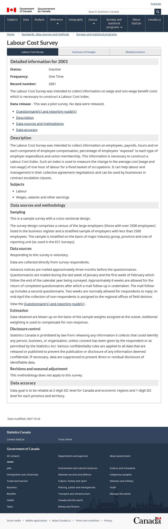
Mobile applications (36, 520)
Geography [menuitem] (76, 19)
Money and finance (68, 506)
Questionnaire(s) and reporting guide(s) (46, 111)
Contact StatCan (15, 439)
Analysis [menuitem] (39, 19)
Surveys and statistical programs (96, 34)
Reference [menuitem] (56, 19)
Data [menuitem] (26, 19)
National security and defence (74, 474)
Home (10, 34)
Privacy (108, 520)
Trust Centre (65, 439)
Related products (135, 51)
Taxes (10, 506)
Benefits (11, 493)
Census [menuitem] (92, 19)
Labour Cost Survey (32, 51)
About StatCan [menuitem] (136, 21)
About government (120, 456)
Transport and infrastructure (74, 493)
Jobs (9, 468)
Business (12, 487)
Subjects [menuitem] (12, 19)
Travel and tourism (17, 481)
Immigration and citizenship (22, 474)
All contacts (13, 456)
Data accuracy (27, 129)
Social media (14, 520)
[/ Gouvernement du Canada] (31, 10)
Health (10, 500)
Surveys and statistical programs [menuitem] (114, 23)
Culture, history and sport (72, 481)
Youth (113, 487)
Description (25, 117)
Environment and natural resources (77, 468)
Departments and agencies (73, 456)
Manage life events (120, 493)
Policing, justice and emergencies (76, 487)
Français (156, 4)
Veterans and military (121, 481)
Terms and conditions (88, 520)
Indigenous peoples (121, 474)
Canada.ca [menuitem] (154, 19)
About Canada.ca (61, 520)
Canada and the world (70, 500)
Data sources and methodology (40, 123)
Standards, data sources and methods (45, 34)
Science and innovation (122, 468)
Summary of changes (83, 51)
